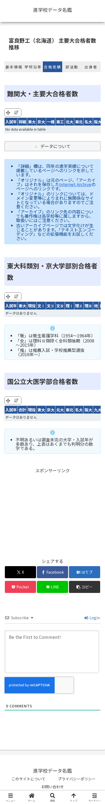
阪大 (98, 121)
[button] (84, 587)
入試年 (11, 121)
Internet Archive (75, 184)
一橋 (50, 121)
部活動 (71, 66)
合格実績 (52, 66)
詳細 (22, 121)
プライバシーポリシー (77, 778)
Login (94, 617)
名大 (88, 121)
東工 (60, 121)
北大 (69, 121)
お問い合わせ (52, 786)
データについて (55, 146)
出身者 (91, 66)
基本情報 (14, 66)
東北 (79, 121)
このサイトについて (29, 778)
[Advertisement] (52, 511)
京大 (41, 121)
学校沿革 (33, 66)
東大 (32, 121)
